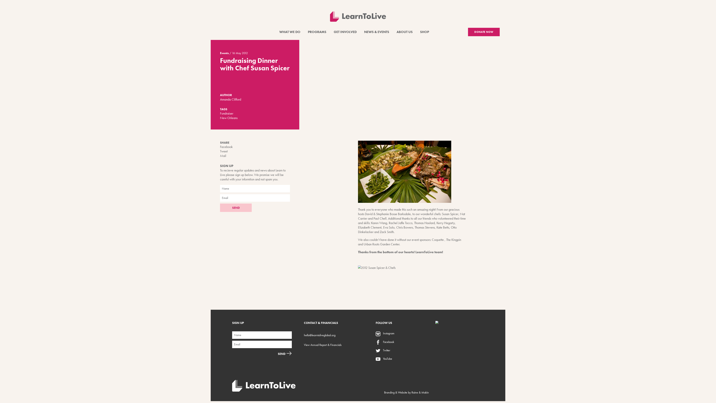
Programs (317, 32)
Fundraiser (226, 113)
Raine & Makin (420, 392)
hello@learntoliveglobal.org (319, 335)
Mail (223, 156)
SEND (236, 208)
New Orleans (229, 118)
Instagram (388, 333)
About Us (405, 32)
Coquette (438, 240)
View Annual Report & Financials (323, 345)
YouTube (387, 359)
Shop (424, 32)
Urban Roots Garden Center (381, 244)
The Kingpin (453, 240)
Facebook (226, 147)
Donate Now (483, 32)
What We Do (289, 32)
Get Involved (345, 32)
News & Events (376, 32)
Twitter (386, 350)
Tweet (224, 151)
